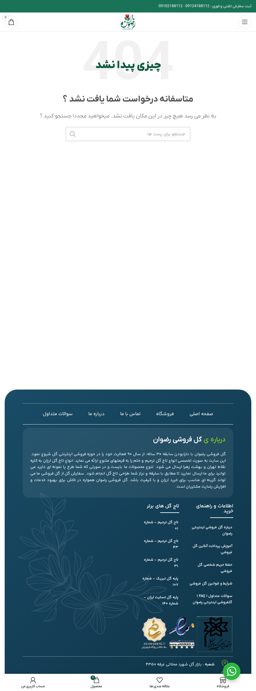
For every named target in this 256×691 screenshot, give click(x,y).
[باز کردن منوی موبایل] (244, 22)
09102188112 (171, 6)
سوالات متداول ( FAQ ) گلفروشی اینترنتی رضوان (212, 599)
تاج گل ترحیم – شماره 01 (161, 525)
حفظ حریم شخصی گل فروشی (215, 568)
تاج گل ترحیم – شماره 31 (161, 563)
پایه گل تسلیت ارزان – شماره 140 (161, 600)
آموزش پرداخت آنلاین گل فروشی (212, 549)
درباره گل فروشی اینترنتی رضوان (212, 530)
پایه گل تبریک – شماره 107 (160, 582)
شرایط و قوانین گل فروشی (211, 584)
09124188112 (197, 6)
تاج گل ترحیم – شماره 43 (161, 544)
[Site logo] (128, 21)
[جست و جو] (73, 134)
